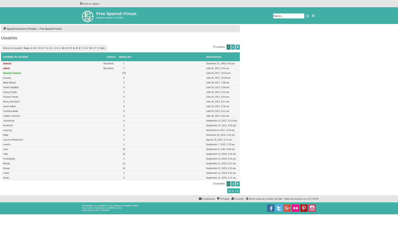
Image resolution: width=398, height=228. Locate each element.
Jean (5, 149)
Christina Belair (10, 111)
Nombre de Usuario (15, 57)
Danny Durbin (10, 92)
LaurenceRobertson (13, 139)
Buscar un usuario (12, 48)
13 (124, 163)
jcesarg (7, 78)
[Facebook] (270, 208)
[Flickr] (295, 208)
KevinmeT (8, 125)
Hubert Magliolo (11, 87)
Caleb (6, 173)
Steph (6, 177)
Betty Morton (9, 82)
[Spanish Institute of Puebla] (88, 15)
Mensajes (125, 57)
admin (6, 68)
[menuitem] (263, 198)
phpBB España (114, 208)
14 (124, 168)
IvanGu (7, 144)
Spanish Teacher (12, 73)
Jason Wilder (9, 106)
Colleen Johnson (11, 116)
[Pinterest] (304, 208)
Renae (6, 168)
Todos (27, 48)
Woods (6, 163)
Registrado (214, 57)
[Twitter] (279, 208)
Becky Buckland (11, 101)
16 (124, 154)
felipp (5, 135)
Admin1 (7, 63)
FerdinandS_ (9, 158)
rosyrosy (7, 130)
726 (124, 73)
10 (124, 149)
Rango (111, 57)
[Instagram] (312, 208)
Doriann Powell (10, 97)
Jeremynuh (9, 120)
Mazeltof (105, 210)
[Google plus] (287, 208)
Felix (5, 154)
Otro (102, 48)
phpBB (101, 205)
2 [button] (233, 47)
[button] (238, 47)
